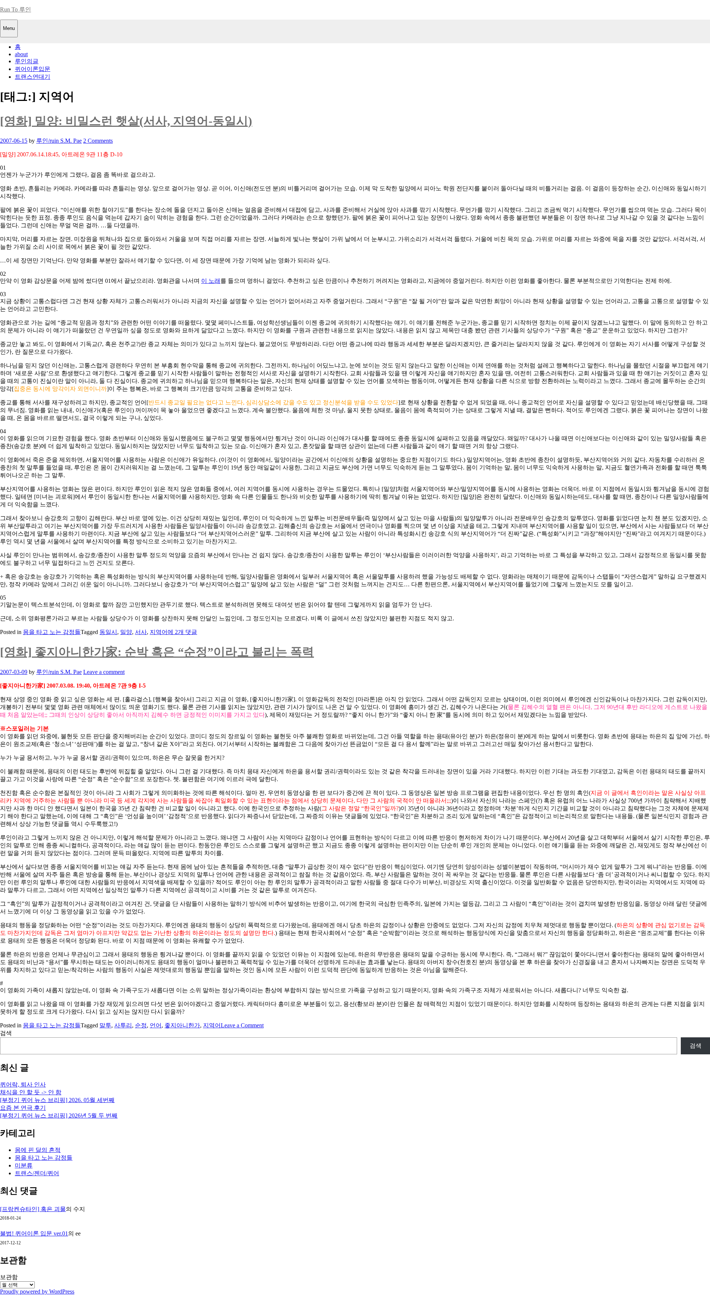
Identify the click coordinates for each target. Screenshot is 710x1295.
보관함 (9, 1277)
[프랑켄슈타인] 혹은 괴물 (33, 1209)
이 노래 (210, 281)
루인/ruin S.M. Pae (59, 141)
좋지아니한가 (182, 1025)
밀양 (126, 632)
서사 (141, 632)
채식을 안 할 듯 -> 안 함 (30, 1092)
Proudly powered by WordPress (37, 1291)
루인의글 (26, 61)
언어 (156, 1025)
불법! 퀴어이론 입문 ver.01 (34, 1233)
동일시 (108, 632)
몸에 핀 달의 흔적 (38, 1150)
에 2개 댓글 (182, 632)
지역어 (159, 632)
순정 (141, 1025)
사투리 (123, 1025)
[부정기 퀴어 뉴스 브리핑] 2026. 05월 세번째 (57, 1100)
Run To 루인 (15, 9)
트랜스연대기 (32, 77)
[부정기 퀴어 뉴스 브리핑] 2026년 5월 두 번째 (59, 1115)
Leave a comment (104, 672)
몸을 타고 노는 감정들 (52, 632)
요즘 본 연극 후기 (23, 1108)
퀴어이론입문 (32, 69)
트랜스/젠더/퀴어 (37, 1173)
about (21, 54)
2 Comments (98, 141)
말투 (105, 1025)
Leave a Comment (242, 1025)
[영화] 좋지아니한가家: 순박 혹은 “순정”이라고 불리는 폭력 (157, 651)
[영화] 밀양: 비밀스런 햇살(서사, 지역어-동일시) (126, 121)
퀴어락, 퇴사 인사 (23, 1084)
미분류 (24, 1165)
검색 (6, 1033)
